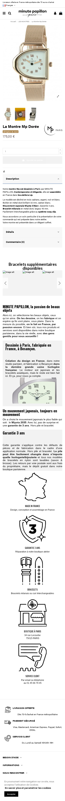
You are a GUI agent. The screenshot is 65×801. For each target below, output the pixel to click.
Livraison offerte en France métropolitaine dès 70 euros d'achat (28, 2)
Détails (10, 231)
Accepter (11, 794)
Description (12, 178)
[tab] (32, 179)
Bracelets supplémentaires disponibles (32, 266)
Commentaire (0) (15, 242)
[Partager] (4, 171)
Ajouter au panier (35, 160)
